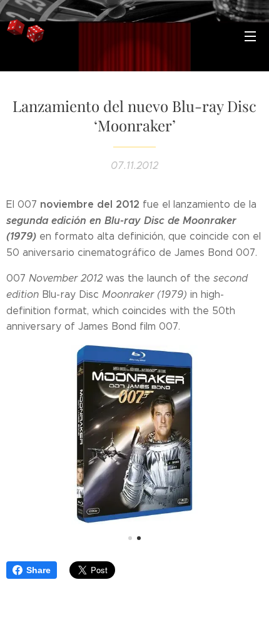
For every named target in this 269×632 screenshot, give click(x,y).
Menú (250, 35)
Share (38, 570)
